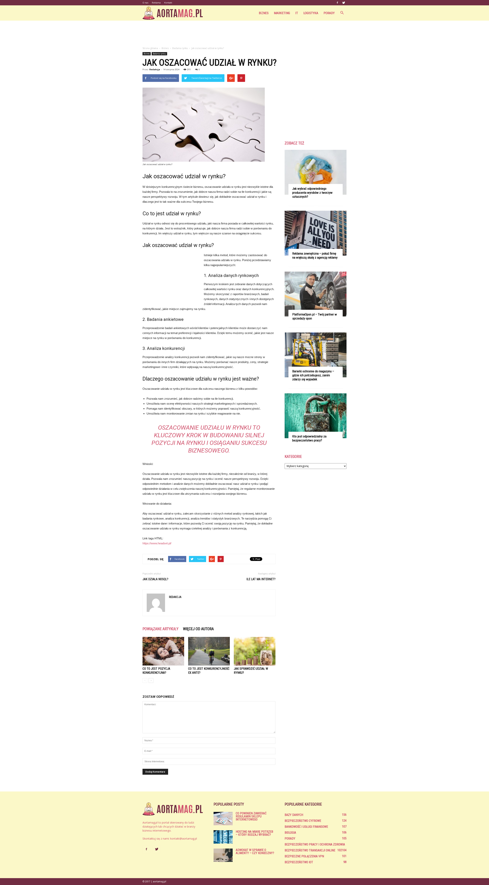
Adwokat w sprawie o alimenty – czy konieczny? (255, 851)
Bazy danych (294, 815)
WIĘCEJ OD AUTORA (198, 629)
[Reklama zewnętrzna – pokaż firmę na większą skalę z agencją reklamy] (316, 233)
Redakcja (154, 69)
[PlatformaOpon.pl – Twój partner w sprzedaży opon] (316, 294)
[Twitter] (344, 2)
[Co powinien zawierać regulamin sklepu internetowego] (223, 818)
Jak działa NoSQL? (155, 579)
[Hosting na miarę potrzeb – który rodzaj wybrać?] (223, 837)
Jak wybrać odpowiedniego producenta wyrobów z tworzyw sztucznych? (312, 192)
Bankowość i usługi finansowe (306, 827)
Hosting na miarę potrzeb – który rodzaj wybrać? (254, 833)
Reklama (156, 2)
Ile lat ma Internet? (260, 579)
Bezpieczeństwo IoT (299, 862)
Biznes (264, 13)
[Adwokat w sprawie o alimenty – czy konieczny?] (223, 855)
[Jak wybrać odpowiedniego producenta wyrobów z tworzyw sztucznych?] (316, 172)
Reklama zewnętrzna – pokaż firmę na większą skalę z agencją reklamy (315, 255)
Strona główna (150, 48)
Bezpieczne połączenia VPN (304, 856)
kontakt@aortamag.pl (183, 838)
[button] (342, 13)
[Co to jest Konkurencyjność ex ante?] (209, 651)
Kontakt (168, 2)
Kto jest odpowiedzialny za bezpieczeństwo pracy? (309, 438)
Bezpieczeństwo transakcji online (310, 850)
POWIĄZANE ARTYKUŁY (160, 629)
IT (296, 13)
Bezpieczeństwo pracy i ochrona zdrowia (315, 844)
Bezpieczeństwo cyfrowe (303, 821)
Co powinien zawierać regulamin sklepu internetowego (251, 816)
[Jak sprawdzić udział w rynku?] (254, 651)
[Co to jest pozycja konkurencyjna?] (163, 651)
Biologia (290, 832)
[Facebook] (337, 2)
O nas (145, 2)
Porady (329, 13)
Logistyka (310, 13)
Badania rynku (159, 53)
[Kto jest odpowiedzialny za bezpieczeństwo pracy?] (316, 415)
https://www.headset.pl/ (156, 543)
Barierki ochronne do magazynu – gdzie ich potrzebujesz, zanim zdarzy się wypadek (313, 375)
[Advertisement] (244, 33)
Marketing (282, 13)
